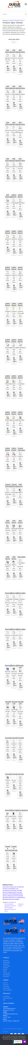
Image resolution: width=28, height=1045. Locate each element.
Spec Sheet (8, 69)
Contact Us (5, 984)
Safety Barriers (6, 962)
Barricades (5, 967)
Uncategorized (12, 902)
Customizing (6, 996)
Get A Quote (6, 986)
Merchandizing (6, 974)
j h (23, 20)
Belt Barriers (6, 960)
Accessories (6, 976)
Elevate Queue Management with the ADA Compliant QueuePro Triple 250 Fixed (10, 907)
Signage (5, 969)
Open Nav (26, 4)
